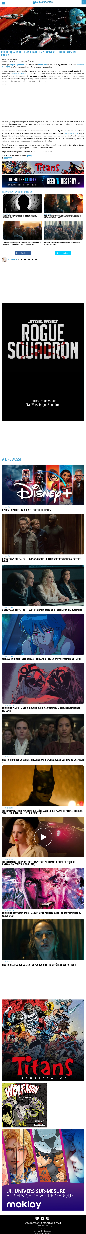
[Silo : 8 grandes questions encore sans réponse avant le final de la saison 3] (43, 734)
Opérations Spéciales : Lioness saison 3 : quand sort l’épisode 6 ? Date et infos (41, 560)
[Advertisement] (43, 101)
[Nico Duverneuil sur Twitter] (25, 259)
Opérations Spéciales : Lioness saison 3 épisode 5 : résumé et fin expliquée (42, 611)
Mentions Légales (43, 1225)
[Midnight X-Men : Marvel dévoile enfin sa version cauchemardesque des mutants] (43, 683)
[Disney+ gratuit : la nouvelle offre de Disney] (43, 485)
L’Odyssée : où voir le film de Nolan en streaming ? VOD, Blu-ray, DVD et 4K (62, 243)
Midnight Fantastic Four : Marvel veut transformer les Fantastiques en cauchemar (41, 914)
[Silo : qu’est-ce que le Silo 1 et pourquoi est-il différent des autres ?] (43, 939)
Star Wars (8, 158)
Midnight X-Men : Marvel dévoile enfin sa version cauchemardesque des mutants (41, 709)
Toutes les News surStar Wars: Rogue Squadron (43, 403)
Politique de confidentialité (43, 1227)
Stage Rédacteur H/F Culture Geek (43, 1231)
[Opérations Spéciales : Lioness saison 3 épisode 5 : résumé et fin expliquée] (43, 585)
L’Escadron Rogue (71, 133)
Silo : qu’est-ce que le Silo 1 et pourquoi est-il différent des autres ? (39, 965)
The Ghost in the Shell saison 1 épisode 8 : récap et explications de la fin (41, 660)
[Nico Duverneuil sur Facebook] (21, 259)
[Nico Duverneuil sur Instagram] (28, 259)
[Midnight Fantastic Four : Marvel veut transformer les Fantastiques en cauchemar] (43, 888)
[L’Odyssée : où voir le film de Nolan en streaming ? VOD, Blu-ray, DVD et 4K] (63, 230)
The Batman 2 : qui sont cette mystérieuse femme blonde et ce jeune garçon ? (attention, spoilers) (38, 863)
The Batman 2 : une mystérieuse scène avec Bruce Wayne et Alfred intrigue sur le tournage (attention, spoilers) (42, 812)
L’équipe (43, 1228)
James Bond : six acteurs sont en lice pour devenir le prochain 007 (20, 217)
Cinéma (3, 59)
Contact (43, 1230)
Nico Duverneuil (10, 61)
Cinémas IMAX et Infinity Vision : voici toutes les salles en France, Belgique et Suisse (62, 217)
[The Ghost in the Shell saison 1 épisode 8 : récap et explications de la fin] (43, 634)
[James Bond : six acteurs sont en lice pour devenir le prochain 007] (22, 203)
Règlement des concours (43, 1233)
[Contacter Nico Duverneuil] (36, 259)
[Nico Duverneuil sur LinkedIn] (32, 259)
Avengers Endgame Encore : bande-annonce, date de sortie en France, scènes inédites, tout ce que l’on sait (22, 243)
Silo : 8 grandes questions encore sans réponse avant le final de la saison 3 (43, 761)
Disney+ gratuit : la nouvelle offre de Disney (26, 510)
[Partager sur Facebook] (22, 253)
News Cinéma (12, 59)
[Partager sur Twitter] (63, 253)
